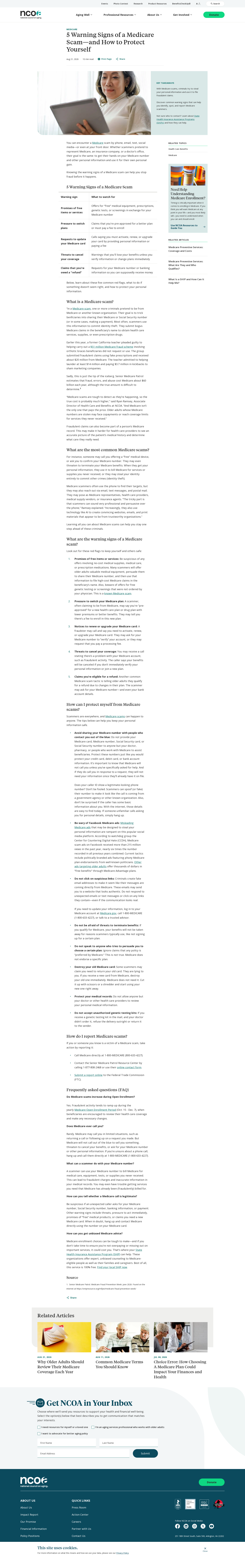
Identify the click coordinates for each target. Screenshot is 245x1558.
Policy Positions (30, 1536)
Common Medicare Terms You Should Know (119, 1364)
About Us (153, 14)
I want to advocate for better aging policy (64, 1433)
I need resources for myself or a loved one (64, 1427)
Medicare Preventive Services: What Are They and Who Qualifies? (185, 265)
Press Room (79, 1507)
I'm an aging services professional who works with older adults (129, 1427)
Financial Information (33, 1528)
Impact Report (29, 1514)
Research (138, 3)
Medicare (71, 29)
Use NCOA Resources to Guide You (184, 226)
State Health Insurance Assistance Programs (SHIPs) (178, 119)
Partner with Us (81, 1528)
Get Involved (181, 14)
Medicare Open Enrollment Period (95, 1109)
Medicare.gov (108, 913)
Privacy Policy (122, 1553)
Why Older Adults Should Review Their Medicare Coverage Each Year (60, 1366)
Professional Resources (118, 14)
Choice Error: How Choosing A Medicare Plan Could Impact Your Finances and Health (180, 1369)
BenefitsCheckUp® (181, 3)
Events (104, 3)
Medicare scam (81, 308)
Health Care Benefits (178, 149)
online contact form (129, 1067)
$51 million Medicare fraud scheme (111, 346)
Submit (145, 1453)
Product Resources (157, 3)
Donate (214, 14)
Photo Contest (121, 3)
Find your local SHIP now (112, 1267)
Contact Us (78, 1536)
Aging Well (82, 14)
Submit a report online (88, 1075)
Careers (76, 1521)
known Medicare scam (117, 593)
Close (205, 1551)
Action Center (80, 1514)
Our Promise (28, 1521)
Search (216, 3)
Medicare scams (115, 716)
